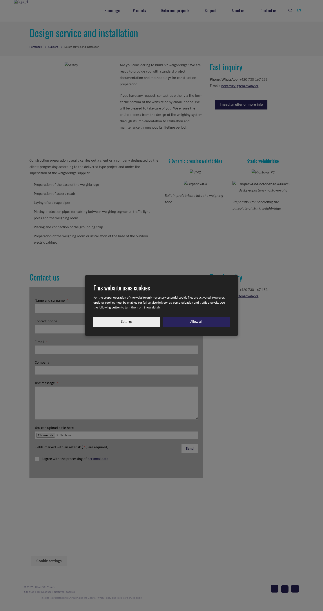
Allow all (196, 322)
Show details (152, 307)
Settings (126, 322)
